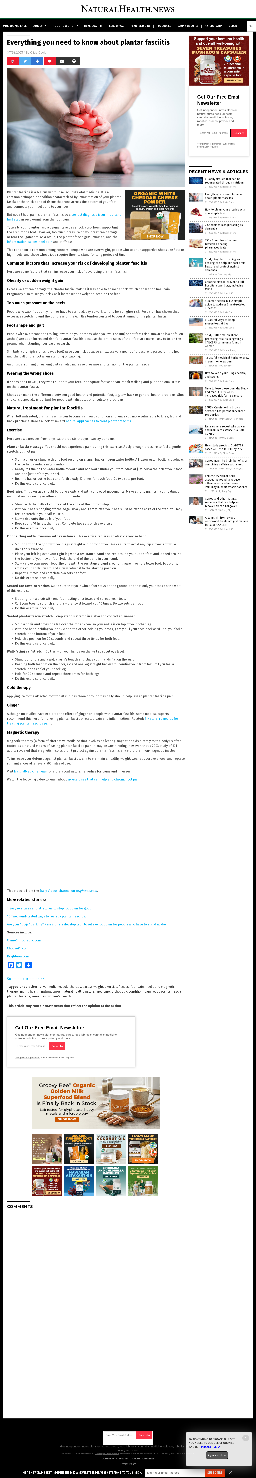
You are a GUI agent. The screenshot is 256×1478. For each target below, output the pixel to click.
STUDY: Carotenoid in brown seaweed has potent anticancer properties (225, 411)
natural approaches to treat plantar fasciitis (98, 421)
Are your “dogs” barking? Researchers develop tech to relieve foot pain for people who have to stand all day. (87, 924)
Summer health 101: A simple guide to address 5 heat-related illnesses (225, 304)
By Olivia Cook (227, 202)
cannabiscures (187, 26)
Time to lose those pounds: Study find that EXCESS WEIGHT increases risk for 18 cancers (226, 392)
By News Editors (228, 187)
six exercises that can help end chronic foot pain (103, 779)
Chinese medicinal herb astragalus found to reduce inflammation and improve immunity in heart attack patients (226, 481)
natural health (72, 991)
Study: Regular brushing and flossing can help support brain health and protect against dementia (225, 265)
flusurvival (116, 26)
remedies (39, 996)
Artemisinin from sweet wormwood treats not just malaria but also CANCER (226, 521)
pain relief (151, 991)
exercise (111, 987)
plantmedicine (140, 26)
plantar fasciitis (18, 996)
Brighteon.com (18, 956)
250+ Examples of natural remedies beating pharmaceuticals (221, 244)
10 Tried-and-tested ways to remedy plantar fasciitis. (46, 916)
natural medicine (97, 991)
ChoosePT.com (17, 948)
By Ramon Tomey (228, 350)
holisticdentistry (65, 26)
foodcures (164, 26)
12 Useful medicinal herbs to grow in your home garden (227, 359)
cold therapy (72, 987)
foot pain (137, 987)
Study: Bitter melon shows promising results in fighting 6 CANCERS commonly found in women (224, 340)
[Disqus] (96, 1262)
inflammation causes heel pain (29, 242)
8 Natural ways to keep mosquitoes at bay (220, 321)
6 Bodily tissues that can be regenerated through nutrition (224, 180)
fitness (124, 987)
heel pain (152, 987)
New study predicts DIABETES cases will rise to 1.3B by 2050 (224, 447)
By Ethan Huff (226, 293)
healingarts (93, 26)
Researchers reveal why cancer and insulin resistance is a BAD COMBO (225, 430)
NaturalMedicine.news (30, 771)
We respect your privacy (107, 1453)
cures (233, 26)
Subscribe (214, 1473)
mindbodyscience (15, 26)
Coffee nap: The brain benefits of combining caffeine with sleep (226, 462)
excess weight (93, 987)
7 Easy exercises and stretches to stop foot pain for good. (49, 908)
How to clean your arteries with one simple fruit (225, 211)
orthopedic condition (127, 991)
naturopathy (214, 26)
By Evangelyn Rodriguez (231, 419)
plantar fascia (171, 991)
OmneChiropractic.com (24, 940)
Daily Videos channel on (68, 891)
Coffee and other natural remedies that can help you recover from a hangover (222, 502)
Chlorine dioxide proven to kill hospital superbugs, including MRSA (224, 285)
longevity (40, 26)
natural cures (51, 991)
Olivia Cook (38, 52)
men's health (29, 991)
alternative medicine (45, 987)
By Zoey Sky (225, 274)
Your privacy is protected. (27, 1057)
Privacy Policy (128, 1464)
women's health (59, 996)
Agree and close (217, 1455)
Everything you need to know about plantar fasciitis (223, 196)
